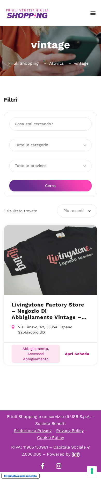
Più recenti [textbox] (73, 210)
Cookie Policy (50, 437)
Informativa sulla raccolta (20, 475)
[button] (93, 13)
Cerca (50, 185)
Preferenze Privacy (33, 430)
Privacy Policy (70, 430)
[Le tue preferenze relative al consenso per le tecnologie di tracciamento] (92, 471)
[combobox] (77, 210)
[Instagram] (58, 466)
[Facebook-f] (42, 466)
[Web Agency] (76, 454)
